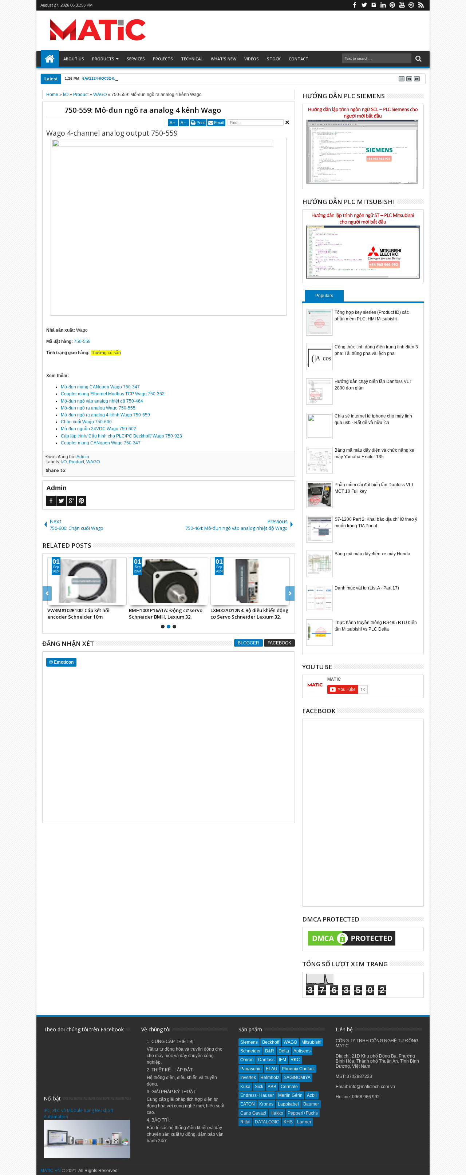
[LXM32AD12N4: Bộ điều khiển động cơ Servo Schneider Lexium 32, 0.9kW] (135, 581)
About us (73, 58)
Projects (163, 58)
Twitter (364, 5)
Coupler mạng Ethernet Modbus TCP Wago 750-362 (113, 393)
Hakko (276, 1113)
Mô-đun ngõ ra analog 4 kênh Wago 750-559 (105, 414)
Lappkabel (288, 1104)
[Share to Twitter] (109, 599)
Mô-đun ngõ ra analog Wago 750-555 (98, 408)
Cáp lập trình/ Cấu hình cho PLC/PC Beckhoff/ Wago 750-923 (121, 436)
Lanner (304, 1121)
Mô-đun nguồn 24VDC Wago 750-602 (98, 428)
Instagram (373, 5)
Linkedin (383, 5)
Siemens (249, 1042)
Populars (324, 295)
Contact (298, 58)
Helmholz (269, 1077)
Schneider (250, 1051)
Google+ (71, 501)
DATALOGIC (267, 1121)
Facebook (354, 5)
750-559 (82, 341)
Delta (284, 1051)
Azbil (312, 1095)
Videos (251, 58)
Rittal (245, 1121)
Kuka (245, 1086)
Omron (247, 1059)
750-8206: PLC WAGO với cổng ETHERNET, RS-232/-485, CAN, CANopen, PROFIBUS (210, 613)
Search (417, 58)
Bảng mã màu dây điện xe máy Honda (372, 553)
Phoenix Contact (298, 1068)
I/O (64, 461)
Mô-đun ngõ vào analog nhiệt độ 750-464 (102, 401)
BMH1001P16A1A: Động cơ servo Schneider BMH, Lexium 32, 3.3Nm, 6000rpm (50, 613)
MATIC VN (50, 1170)
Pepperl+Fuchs (303, 1113)
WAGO (93, 461)
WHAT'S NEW (223, 58)
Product (76, 461)
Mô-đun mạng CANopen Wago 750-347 (100, 386)
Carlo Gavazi (253, 1113)
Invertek (248, 1077)
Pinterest (392, 5)
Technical (192, 58)
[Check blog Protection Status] (351, 945)
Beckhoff (270, 1042)
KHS (288, 1121)
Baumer (311, 1104)
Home (50, 59)
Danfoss (266, 1059)
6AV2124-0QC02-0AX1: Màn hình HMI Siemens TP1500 (130, 78)
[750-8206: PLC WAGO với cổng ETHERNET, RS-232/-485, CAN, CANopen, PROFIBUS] (216, 581)
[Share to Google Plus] (117, 599)
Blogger (248, 643)
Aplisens (302, 1051)
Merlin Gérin (290, 1095)
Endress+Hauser (257, 1095)
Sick (259, 1086)
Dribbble (411, 5)
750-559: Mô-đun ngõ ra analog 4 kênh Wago (142, 110)
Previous (290, 593)
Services (136, 58)
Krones (266, 1104)
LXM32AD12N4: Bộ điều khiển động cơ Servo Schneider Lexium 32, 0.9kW (134, 613)
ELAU (271, 1068)
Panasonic (250, 1068)
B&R (269, 1051)
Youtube (402, 5)
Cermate (289, 1086)
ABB (272, 1086)
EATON (247, 1104)
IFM (282, 1059)
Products (103, 58)
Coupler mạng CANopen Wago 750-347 (101, 442)
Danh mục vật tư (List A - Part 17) (367, 588)
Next (47, 593)
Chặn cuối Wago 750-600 (86, 421)
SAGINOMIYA (297, 1077)
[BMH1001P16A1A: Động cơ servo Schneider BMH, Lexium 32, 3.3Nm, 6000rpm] (53, 581)
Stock (274, 58)
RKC (295, 1059)
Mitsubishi (311, 1042)
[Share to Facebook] (101, 599)
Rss (421, 5)
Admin (82, 456)
